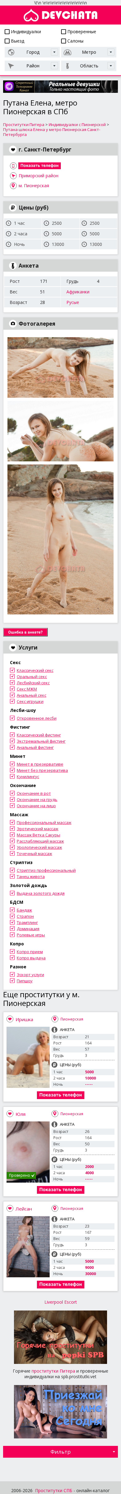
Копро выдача (31, 958)
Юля (20, 1114)
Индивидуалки (25, 31)
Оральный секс (32, 676)
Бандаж (24, 910)
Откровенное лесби (36, 718)
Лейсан (24, 1209)
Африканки (77, 292)
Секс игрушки (30, 701)
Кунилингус (28, 776)
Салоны (74, 41)
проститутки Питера (53, 1371)
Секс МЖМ (27, 689)
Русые (72, 302)
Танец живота (31, 876)
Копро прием (30, 951)
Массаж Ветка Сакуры (38, 835)
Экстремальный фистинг (41, 741)
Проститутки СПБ (53, 1490)
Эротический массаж (37, 828)
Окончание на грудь (37, 799)
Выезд (17, 41)
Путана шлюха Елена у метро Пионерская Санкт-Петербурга (51, 132)
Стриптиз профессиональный (46, 870)
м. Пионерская (34, 185)
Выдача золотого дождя (41, 893)
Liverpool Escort (60, 1302)
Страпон (25, 916)
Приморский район (38, 176)
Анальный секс (31, 695)
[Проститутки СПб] (60, 15)
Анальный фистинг (35, 747)
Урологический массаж (39, 847)
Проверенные (81, 31)
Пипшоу (25, 981)
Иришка (24, 1019)
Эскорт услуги (30, 974)
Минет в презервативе (40, 764)
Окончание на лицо (36, 805)
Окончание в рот (34, 793)
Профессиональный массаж (44, 822)
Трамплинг (27, 922)
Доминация (28, 928)
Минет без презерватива (42, 770)
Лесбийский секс (33, 683)
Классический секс (35, 670)
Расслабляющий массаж (40, 841)
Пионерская (71, 1019)
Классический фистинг (39, 735)
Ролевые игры (31, 935)
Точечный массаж (34, 853)
